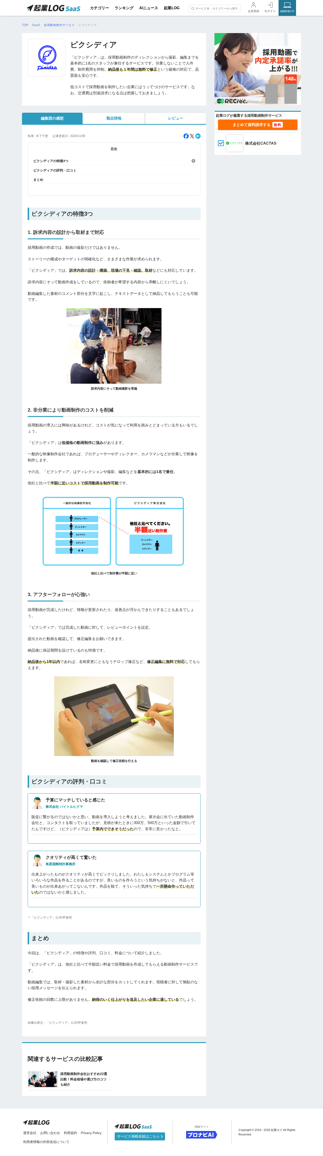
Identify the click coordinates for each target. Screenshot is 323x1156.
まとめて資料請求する (252, 125)
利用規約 (70, 1133)
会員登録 (253, 11)
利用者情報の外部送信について (46, 1142)
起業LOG (171, 8)
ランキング (124, 8)
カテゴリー (99, 8)
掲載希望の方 (287, 11)
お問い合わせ (50, 1133)
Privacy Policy (91, 1133)
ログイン (270, 11)
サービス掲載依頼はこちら (139, 1136)
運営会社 (29, 1133)
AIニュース (148, 8)
